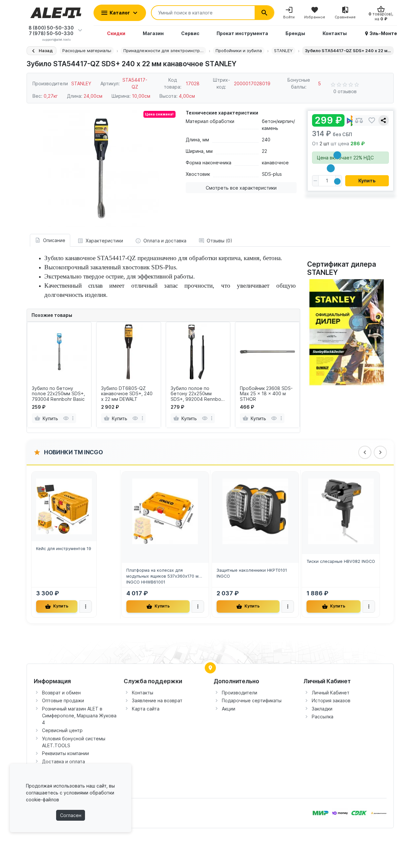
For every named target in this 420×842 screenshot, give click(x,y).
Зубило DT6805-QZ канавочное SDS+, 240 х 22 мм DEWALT (127, 394)
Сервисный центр (62, 730)
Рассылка (322, 716)
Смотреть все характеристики (241, 188)
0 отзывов (345, 91)
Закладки (322, 708)
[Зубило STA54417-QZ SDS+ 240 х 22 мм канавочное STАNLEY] (101, 168)
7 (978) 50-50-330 (51, 33)
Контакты (142, 692)
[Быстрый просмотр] (65, 418)
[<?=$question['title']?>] (348, 332)
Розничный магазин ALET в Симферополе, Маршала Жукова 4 (79, 715)
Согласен (70, 815)
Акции (228, 708)
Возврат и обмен (61, 692)
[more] (73, 418)
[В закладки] (371, 120)
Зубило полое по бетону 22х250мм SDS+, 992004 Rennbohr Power (198, 394)
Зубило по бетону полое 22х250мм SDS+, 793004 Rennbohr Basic (58, 394)
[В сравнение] (359, 120)
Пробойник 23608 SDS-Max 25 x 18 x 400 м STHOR (266, 394)
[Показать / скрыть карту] (210, 667)
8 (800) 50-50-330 (51, 28)
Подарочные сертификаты (252, 700)
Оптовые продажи (63, 700)
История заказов (331, 700)
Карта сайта (145, 708)
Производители (239, 692)
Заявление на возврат (157, 700)
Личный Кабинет (330, 692)
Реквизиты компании (65, 753)
